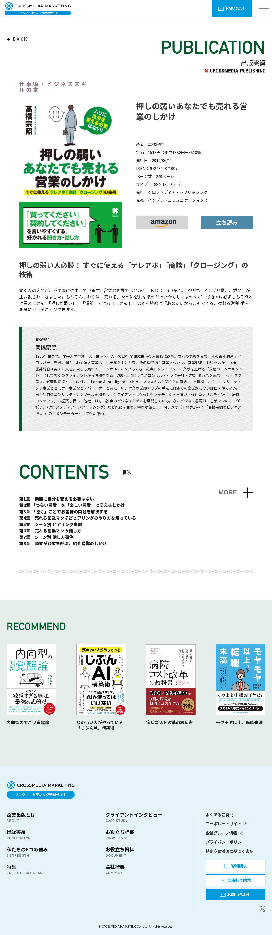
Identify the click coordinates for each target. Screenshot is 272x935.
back (19, 39)
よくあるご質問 (219, 814)
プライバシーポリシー (225, 842)
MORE (228, 492)
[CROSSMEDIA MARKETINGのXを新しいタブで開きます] (235, 909)
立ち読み (226, 222)
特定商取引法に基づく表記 (229, 851)
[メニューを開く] (264, 9)
